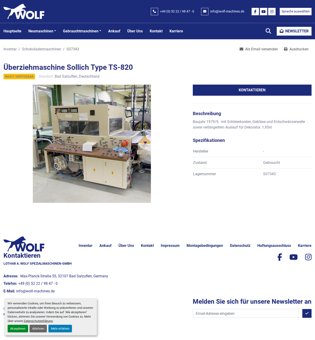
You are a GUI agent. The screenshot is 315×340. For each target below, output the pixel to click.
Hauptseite (12, 31)
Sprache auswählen (296, 11)
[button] (42, 31)
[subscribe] (307, 313)
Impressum (170, 245)
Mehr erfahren (60, 328)
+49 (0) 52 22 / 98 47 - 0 (177, 11)
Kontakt (156, 31)
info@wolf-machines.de (227, 11)
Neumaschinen (40, 31)
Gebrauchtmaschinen (80, 31)
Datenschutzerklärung (38, 321)
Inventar (85, 245)
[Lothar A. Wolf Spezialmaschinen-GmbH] (23, 243)
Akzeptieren (18, 328)
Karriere (176, 31)
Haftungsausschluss (274, 245)
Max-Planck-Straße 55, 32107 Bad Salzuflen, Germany (63, 276)
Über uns (135, 31)
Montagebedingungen (205, 245)
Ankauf (114, 31)
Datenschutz (240, 245)
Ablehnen (38, 328)
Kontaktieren (252, 90)
